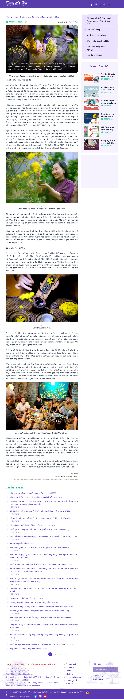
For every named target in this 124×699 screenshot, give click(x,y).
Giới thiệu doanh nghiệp (98, 41)
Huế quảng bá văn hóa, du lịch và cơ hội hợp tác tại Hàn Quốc (37, 644)
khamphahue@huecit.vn (21, 674)
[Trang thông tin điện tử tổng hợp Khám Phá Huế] (62, 3)
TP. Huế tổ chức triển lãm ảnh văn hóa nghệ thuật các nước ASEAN (40, 511)
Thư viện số (71, 680)
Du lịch (69, 670)
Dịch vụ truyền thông (97, 35)
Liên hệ (69, 683)
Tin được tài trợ (94, 55)
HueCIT (79, 692)
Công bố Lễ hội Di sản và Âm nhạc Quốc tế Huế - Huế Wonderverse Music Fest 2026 (44, 626)
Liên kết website (101, 670)
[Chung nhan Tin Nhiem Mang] (18, 696)
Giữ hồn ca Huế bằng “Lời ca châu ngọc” (28, 525)
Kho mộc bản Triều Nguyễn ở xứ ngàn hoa (28, 493)
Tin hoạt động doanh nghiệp (97, 48)
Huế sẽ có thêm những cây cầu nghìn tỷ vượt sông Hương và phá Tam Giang (44, 636)
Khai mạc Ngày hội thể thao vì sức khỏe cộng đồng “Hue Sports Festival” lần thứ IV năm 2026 (44, 556)
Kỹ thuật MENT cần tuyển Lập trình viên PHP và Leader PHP (108, 88)
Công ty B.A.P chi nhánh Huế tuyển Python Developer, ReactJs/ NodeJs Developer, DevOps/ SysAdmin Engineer (108, 141)
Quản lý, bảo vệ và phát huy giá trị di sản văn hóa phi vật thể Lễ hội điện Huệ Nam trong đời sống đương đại (44, 502)
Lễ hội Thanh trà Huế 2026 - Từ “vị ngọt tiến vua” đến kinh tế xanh (40, 518)
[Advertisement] (100, 172)
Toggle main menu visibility (115, 5)
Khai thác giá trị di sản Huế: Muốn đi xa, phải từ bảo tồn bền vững (39, 547)
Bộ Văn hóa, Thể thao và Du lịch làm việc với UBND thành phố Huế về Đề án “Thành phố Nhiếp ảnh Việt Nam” (44, 570)
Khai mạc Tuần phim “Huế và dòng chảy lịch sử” (31, 497)
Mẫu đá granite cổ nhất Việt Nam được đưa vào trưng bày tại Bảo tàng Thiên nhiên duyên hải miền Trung (44, 579)
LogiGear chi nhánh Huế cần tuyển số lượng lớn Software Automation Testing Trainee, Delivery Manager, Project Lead (108, 115)
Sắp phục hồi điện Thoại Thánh (24, 648)
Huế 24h (70, 674)
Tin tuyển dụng (93, 29)
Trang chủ (71, 664)
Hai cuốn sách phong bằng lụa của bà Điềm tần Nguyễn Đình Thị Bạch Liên (43, 536)
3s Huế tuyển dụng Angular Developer (107, 101)
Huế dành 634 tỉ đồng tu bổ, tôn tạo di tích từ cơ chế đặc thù (37, 564)
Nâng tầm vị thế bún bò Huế (22, 598)
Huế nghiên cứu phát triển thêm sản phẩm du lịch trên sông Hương (39, 529)
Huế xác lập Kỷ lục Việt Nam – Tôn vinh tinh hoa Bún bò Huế (37, 606)
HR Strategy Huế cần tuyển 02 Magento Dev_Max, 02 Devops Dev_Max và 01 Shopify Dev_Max (108, 128)
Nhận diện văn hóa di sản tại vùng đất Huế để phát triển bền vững (39, 610)
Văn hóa (70, 667)
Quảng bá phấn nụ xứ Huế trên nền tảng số (29, 602)
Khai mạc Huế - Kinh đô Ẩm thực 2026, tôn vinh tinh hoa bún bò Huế (40, 617)
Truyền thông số (73, 677)
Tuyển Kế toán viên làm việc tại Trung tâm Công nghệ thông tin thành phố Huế (108, 75)
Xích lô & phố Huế (18, 543)
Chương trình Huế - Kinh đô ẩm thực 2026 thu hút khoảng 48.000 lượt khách (44, 589)
